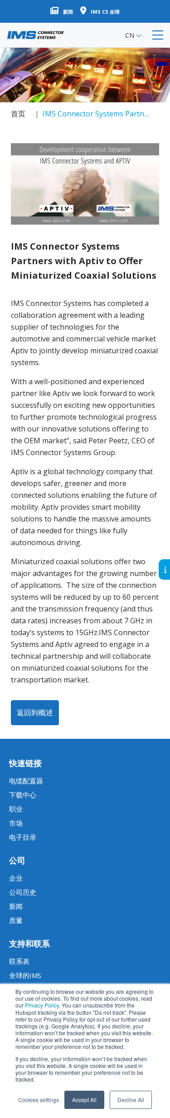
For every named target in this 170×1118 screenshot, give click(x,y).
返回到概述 (35, 712)
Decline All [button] (130, 1099)
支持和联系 (29, 943)
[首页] (35, 35)
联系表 (19, 961)
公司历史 (22, 892)
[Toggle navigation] (157, 35)
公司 (17, 860)
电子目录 (22, 837)
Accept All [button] (84, 1099)
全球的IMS (25, 975)
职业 (16, 808)
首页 (18, 114)
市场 (16, 822)
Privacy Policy (42, 1005)
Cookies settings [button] (38, 1099)
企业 (16, 877)
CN (129, 35)
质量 (16, 920)
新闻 (16, 906)
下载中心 (22, 794)
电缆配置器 (26, 780)
